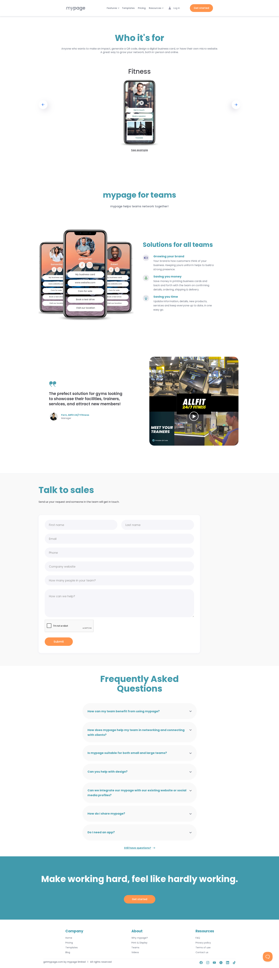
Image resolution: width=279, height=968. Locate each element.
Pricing (142, 8)
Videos (135, 952)
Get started (201, 8)
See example (139, 150)
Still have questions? (137, 848)
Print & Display (139, 942)
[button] (112, 8)
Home (68, 937)
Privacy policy (203, 942)
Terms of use (203, 947)
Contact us (202, 952)
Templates (128, 8)
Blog (67, 952)
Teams (135, 947)
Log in (176, 8)
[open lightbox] (193, 401)
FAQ (198, 937)
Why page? (139, 937)
